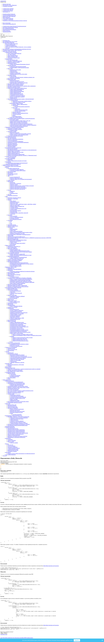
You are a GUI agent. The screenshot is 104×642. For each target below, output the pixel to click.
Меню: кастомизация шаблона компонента (19, 126)
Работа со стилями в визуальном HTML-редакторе (20, 133)
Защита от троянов (14, 442)
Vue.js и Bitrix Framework (8, 18)
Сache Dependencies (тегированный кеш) (18, 257)
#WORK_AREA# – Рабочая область (20, 104)
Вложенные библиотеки (15, 319)
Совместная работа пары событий (17, 359)
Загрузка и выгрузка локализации (17, 81)
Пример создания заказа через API (20, 338)
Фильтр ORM (10, 235)
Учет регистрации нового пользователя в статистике (21, 357)
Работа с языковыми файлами (16, 306)
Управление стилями (12, 131)
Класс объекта (13, 200)
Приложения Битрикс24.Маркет (9, 29)
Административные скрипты (14, 448)
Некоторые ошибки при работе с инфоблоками (17, 285)
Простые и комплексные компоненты (15, 139)
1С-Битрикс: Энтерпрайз (8, 19)
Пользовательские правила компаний (18, 325)
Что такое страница (12, 54)
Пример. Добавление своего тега (17, 258)
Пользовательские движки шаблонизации (16, 430)
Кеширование (8, 161)
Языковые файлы (11, 305)
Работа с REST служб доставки (16, 333)
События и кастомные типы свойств (17, 243)
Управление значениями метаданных (15, 135)
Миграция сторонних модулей (16, 412)
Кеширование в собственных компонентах (16, 437)
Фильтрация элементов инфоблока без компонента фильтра (22, 271)
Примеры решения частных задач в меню (18, 74)
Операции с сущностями (13, 198)
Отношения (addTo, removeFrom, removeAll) (19, 212)
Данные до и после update (15, 360)
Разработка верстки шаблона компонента (16, 431)
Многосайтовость (6, 17)
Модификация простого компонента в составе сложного (21, 263)
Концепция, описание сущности (14, 197)
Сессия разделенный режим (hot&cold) (18, 397)
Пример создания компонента (14, 435)
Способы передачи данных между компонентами (18, 432)
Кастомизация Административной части (13, 415)
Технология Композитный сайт (9, 15)
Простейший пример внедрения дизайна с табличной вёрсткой (21, 99)
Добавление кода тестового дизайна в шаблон (22, 101)
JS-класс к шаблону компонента (16, 310)
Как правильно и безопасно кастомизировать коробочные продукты (17, 49)
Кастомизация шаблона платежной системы (19, 329)
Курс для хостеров (6, 22)
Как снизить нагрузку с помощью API (15, 391)
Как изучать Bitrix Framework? (11, 43)
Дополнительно (13, 361)
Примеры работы (13, 130)
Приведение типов (14, 203)
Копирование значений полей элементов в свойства (21, 281)
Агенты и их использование (11, 347)
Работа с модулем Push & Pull (14, 342)
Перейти (77, 640)
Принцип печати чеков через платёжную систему (20, 332)
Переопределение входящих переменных (16, 429)
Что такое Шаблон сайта (13, 59)
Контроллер (12, 182)
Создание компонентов (10, 427)
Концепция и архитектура (15, 241)
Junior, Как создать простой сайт (9, 51)
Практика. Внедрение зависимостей (17, 189)
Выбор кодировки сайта (13, 56)
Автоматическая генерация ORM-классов (16, 236)
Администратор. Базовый (8, 8)
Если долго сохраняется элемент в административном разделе (20, 390)
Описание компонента (12, 143)
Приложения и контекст (13, 173)
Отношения (10, 220)
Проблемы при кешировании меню (17, 384)
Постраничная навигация (13, 238)
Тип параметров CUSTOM (15, 264)
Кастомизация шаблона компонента (22, 106)
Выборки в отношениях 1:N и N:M (17, 233)
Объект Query (13, 230)
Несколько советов (11, 377)
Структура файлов (11, 157)
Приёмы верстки (13, 97)
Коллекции (10, 215)
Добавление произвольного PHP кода (13, 164)
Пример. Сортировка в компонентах (15, 259)
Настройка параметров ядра (13, 168)
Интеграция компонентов (10, 136)
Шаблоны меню (13, 70)
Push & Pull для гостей (14, 345)
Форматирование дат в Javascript (16, 313)
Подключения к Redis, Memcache (17, 169)
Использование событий (13, 353)
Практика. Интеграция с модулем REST (18, 187)
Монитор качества (11, 373)
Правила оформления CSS (15, 92)
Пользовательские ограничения (16, 324)
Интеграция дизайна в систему (16, 103)
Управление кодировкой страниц (14, 128)
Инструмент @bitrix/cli (14, 316)
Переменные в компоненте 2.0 (14, 246)
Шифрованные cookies (14, 400)
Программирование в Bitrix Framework (13, 287)
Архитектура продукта (12, 298)
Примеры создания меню (15, 72)
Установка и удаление (12, 451)
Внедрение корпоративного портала (10, 27)
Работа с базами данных (15, 301)
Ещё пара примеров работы (15, 265)
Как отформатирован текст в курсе (10, 41)
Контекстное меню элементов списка (17, 422)
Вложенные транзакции (13, 195)
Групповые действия (14, 218)
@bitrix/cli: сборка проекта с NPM (17, 318)
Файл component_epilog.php (13, 252)
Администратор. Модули (8, 9)
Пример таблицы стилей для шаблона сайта (19, 134)
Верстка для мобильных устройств (17, 96)
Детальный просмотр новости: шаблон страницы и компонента (23, 125)
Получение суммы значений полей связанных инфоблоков (22, 282)
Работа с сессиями (14, 399)
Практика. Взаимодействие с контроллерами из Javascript (22, 185)
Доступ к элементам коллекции (16, 217)
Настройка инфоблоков (10, 158)
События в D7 (11, 352)
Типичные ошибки (12, 146)
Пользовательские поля (10, 367)
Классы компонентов (12, 247)
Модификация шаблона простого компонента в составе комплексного (22, 149)
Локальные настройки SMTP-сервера (17, 170)
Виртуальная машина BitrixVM (9, 24)
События (7, 351)
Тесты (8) (5, 455)
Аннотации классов (12, 224)
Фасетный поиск (11, 273)
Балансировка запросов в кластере (15, 402)
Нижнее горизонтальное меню (21, 109)
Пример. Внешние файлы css (14, 153)
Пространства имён (12, 171)
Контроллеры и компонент (15, 183)
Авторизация (3, 1)
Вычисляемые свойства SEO (14, 272)
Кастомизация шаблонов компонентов (13, 147)
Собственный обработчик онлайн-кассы (18, 331)
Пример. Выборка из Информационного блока (19, 250)
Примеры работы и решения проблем (15, 84)
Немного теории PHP (12, 295)
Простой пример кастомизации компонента (19, 262)
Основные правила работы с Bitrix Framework (12, 50)
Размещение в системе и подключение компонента (18, 142)
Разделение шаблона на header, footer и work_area (20, 120)
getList (11, 228)
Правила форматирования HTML (17, 91)
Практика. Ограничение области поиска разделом (18, 286)
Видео (11, 341)
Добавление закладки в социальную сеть (18, 355)
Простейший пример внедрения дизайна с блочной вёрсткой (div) (21, 118)
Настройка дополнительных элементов (16, 83)
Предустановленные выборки (16, 231)
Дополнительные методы (13, 428)
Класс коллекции (13, 216)
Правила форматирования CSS (16, 93)
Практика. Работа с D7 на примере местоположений (21, 179)
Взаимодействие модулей (13, 450)
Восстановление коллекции (15, 219)
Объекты (9, 199)
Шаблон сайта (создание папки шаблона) (18, 121)
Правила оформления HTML (16, 90)
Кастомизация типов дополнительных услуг (19, 326)
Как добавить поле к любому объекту (15, 371)
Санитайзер (10, 439)
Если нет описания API (15, 177)
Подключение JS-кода (14, 309)
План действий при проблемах (14, 274)
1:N (11, 221)
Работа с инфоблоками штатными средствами (17, 160)
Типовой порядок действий (11, 52)
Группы (11, 192)
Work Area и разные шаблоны (16, 117)
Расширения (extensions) (15, 315)
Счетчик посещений (17, 114)
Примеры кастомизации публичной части (18, 312)
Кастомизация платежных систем (17, 328)
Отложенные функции (12, 302)
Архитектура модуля (14, 276)
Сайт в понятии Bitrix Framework (14, 53)
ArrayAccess (12, 213)
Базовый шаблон (8, 58)
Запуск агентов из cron (12, 349)
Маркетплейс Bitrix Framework (9, 16)
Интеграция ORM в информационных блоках (17, 239)
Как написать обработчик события (17, 354)
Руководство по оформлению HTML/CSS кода (17, 88)
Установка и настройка (7, 6)
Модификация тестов (14, 376)
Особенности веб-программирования (15, 382)
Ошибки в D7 (10, 174)
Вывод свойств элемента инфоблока (17, 283)
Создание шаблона (14, 100)
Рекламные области (12, 75)
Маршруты (12, 191)
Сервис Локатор (11, 180)
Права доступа (11, 299)
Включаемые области (12, 63)
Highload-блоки (11, 275)
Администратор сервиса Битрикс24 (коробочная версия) (14, 26)
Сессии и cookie (11, 393)
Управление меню (14, 71)
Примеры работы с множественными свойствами (20, 280)
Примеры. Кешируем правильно (16, 385)
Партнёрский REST (7, 31)
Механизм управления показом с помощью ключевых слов (22, 77)
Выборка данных (11, 226)
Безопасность (8, 438)
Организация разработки (13, 289)
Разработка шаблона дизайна (14, 62)
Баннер (14, 115)
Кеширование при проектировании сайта (16, 383)
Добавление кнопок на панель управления (19, 417)
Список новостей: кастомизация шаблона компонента (21, 123)
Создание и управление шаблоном (15, 61)
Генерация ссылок (14, 193)
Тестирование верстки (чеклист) (16, 94)
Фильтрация (10, 270)
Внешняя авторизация (9, 426)
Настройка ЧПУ (8, 363)
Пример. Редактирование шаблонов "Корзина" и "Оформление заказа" (22, 155)
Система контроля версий (15, 290)
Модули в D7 (10, 444)
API (8, 175)
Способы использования (15, 375)
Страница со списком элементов (16, 421)
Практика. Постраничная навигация (17, 186)
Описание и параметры (12, 447)
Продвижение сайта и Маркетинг (10, 5)
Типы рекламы (13, 76)
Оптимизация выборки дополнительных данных (18, 386)
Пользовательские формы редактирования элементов (19, 424)
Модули (7, 443)
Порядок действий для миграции (17, 409)
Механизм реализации (14, 80)
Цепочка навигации (12, 65)
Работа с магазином (12, 321)
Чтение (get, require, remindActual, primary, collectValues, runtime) (23, 204)
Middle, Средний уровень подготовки (10, 165)
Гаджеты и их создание (12, 307)
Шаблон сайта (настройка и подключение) (19, 122)
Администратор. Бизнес (8, 10)
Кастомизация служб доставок (16, 327)
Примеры (12, 336)
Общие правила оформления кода (17, 89)
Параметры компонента (12, 144)
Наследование (13, 244)
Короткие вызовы (13, 229)
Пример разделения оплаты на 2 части (20, 340)
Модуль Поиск (8, 366)
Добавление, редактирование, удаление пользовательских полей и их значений (24, 368)
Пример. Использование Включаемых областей (20, 64)
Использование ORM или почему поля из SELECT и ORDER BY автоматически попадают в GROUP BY (29, 237)
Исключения (10, 172)
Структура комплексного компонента (15, 141)
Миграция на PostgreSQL (13, 408)
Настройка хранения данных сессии (17, 398)
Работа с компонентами (10, 245)
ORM (6, 196)
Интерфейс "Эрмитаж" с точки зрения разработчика (18, 416)
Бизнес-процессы (6, 30)
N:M (11, 223)
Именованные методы (14, 202)
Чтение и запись (13, 242)
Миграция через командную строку (17, 411)
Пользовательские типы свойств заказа (18, 323)
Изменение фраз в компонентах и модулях (19, 82)
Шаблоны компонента (12, 145)
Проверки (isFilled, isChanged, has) (17, 206)
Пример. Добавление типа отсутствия (15, 152)
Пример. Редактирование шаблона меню (16, 154)
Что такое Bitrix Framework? (8, 42)
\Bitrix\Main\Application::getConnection (51, 565)
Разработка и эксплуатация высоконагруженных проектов (15, 20)
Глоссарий (7, 48)
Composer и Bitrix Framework (16, 293)
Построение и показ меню (15, 69)
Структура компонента (12, 140)
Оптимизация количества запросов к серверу (19, 344)
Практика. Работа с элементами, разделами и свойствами (19, 277)
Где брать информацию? (10, 44)
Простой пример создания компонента (16, 434)
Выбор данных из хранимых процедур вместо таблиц (21, 232)
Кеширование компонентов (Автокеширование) (18, 162)
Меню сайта (10, 68)
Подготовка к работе (14, 119)
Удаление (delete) (13, 209)
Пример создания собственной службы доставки (23, 337)
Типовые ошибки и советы (15, 314)
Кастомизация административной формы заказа (17, 425)
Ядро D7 (7, 167)
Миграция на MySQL (12, 405)
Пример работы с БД (12, 404)
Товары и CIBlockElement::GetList (17, 322)
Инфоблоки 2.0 (11, 268)
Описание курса (6, 40)
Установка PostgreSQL (17, 414)
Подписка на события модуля (16, 346)
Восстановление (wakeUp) (15, 210)
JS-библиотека (11, 308)
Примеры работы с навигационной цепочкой (19, 67)
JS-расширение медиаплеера (16, 311)
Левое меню (17, 108)
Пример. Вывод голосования (14, 151)
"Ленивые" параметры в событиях (17, 362)
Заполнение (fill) (13, 211)
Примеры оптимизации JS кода (14, 392)
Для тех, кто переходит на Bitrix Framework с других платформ (18, 46)
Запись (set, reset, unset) (15, 205)
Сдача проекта (13, 374)
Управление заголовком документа (15, 129)
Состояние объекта (14, 207)
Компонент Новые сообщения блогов (20, 113)
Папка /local (12, 292)
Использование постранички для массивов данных (18, 401)
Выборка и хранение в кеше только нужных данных (18, 387)
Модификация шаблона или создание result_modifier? (21, 251)
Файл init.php (10, 303)
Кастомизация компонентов (13, 261)
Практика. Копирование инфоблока (15, 284)
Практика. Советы (14, 184)
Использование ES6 (12, 320)
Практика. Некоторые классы (16, 178)
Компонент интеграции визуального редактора (17, 436)
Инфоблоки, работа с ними (10, 267)
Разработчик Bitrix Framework (9, 14)
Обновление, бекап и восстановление (13, 166)
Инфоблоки (10, 159)
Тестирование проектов (10, 372)
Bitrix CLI (12, 294)
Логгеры (9, 194)
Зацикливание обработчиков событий (18, 358)
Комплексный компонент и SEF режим (16, 364)
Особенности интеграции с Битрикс (17, 95)
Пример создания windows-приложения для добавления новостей (21, 453)
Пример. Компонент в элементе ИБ (17, 254)
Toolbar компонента (14, 419)
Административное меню (13, 449)
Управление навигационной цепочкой (18, 66)
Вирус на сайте (11, 441)
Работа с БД (7, 403)
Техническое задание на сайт (14, 57)
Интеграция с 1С (6, 11)
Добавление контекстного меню (16, 418)
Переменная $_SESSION (15, 395)
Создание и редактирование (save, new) (18, 208)
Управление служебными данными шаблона (14, 127)
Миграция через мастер (15, 410)
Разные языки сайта (12, 79)
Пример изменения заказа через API (20, 339)
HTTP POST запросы (14, 297)
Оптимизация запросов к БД (13, 388)
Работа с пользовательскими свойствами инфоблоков (21, 278)
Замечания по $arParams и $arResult (17, 296)
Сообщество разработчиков (11, 45)
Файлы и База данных (12, 300)
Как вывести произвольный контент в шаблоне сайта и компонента (22, 85)
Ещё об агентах (11, 350)
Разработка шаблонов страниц (14, 87)
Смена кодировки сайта (12, 406)
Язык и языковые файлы (13, 55)
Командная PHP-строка (12, 288)
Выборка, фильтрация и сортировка (15, 370)
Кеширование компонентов (13, 256)
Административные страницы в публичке (19, 423)
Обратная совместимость (13, 225)
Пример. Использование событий (15, 260)
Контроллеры (10, 181)
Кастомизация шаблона (12, 148)
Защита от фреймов (12, 440)
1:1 (10, 222)
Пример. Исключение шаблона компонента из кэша (20, 255)
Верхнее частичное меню (20, 110)
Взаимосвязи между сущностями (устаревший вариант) (19, 234)
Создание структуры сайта (10, 156)
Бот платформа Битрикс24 (8, 28)
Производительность (9, 380)
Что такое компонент (12, 138)
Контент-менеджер (7, 4)
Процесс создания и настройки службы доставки (23, 334)
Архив (11, 413)
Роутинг (9, 190)
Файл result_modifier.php (13, 248)
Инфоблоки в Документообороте (14, 269)
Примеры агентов (11, 348)
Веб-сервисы (8, 452)
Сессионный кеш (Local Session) (16, 396)
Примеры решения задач (15, 249)
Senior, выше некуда (7, 379)
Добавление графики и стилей (19, 102)
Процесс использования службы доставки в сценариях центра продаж (27, 335)
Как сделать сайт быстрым (13, 389)
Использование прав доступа (14, 78)
